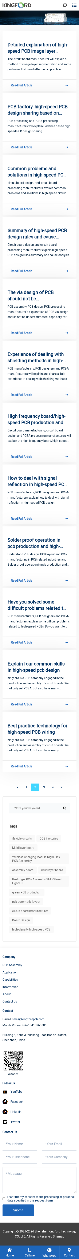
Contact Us (10, 1001)
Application (10, 972)
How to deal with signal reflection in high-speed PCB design (37, 481)
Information (10, 987)
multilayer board (52, 870)
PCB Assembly (12, 965)
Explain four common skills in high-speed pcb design (36, 667)
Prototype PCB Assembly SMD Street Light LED (37, 881)
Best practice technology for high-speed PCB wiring (37, 729)
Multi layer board (23, 847)
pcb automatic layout (26, 901)
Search (68, 17)
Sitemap (58, 1236)
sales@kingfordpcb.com (28, 1019)
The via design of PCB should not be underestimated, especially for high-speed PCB (36, 296)
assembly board (22, 870)
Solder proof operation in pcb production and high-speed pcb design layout (34, 543)
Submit (18, 1210)
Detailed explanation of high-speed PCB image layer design (38, 48)
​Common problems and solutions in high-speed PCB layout (37, 172)
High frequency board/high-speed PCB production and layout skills (37, 420)
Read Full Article (21, 85)
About (7, 994)
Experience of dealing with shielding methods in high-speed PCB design (36, 358)
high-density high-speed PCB (31, 929)
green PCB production (26, 892)
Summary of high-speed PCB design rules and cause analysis (37, 234)
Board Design (21, 920)
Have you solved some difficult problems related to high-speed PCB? (37, 605)
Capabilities (10, 979)
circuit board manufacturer (30, 911)
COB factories (49, 838)
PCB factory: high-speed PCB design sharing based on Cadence (38, 110)
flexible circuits (22, 838)
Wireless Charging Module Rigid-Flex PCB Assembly (36, 858)
